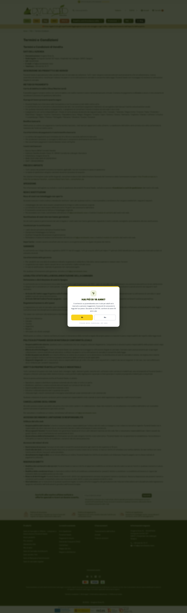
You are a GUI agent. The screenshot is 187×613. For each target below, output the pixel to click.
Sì (82, 317)
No (105, 317)
